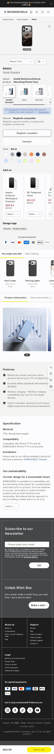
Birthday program (36, 640)
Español (47, 723)
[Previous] (6, 94)
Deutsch (39, 723)
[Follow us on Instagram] (8, 710)
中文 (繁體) (14, 723)
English (6, 723)
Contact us (34, 643)
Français (30, 723)
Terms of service (11, 664)
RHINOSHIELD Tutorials (35, 459)
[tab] (12, 253)
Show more (44, 112)
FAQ (31, 631)
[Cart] (31, 12)
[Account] (36, 12)
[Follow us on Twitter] (30, 710)
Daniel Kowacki (11, 72)
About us (8, 628)
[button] (41, 61)
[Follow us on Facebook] (15, 710)
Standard (27, 141)
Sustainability (10, 631)
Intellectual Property (12, 670)
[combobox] (13, 214)
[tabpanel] (27, 410)
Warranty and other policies (15, 658)
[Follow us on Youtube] (37, 710)
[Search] (42, 12)
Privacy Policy (10, 661)
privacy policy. (31, 557)
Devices (33, 628)
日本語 (23, 723)
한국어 (31, 726)
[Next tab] (51, 298)
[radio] (6, 154)
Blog (6, 639)
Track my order (35, 637)
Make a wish (38, 605)
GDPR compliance (11, 667)
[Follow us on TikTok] (22, 710)
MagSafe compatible (27, 133)
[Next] (48, 94)
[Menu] (48, 12)
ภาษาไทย (24, 726)
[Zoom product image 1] (25, 329)
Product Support (36, 634)
